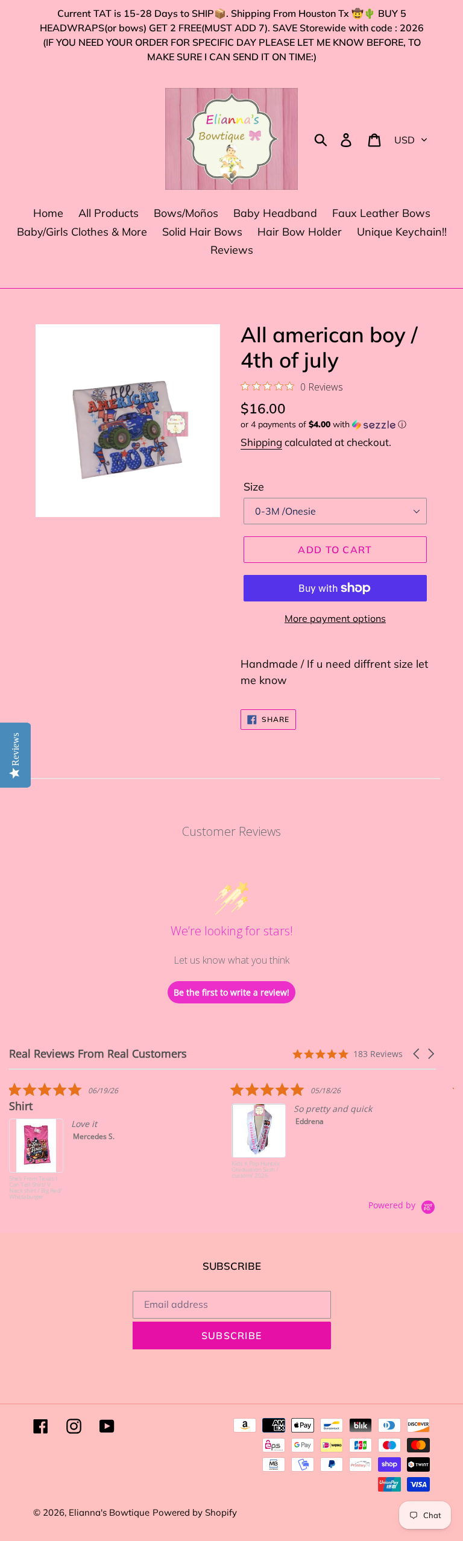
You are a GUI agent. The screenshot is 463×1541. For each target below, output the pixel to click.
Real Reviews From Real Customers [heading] (98, 1054)
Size (254, 487)
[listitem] (99, 1141)
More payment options (335, 618)
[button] (335, 424)
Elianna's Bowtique (109, 1512)
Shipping (261, 442)
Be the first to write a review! (231, 992)
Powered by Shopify (195, 1512)
